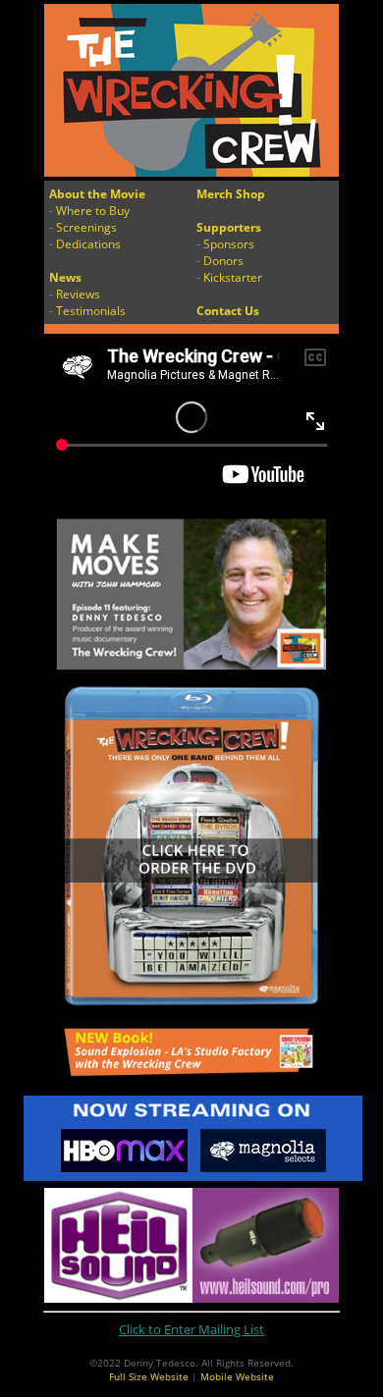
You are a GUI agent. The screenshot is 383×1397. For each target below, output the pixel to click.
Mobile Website (237, 1376)
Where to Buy (93, 210)
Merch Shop (230, 194)
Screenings (86, 227)
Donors (223, 260)
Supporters (228, 227)
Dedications (88, 244)
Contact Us (227, 310)
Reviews (78, 294)
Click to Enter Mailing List (191, 1329)
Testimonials (91, 310)
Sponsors (228, 244)
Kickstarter (232, 277)
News (65, 277)
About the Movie (97, 194)
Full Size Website (149, 1376)
